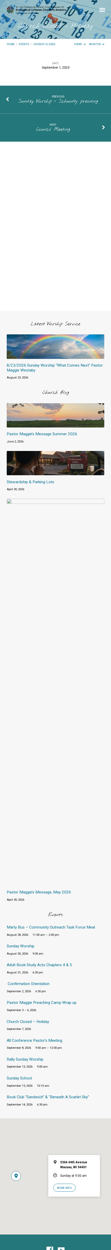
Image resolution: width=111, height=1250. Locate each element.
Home (11, 44)
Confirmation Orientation (29, 983)
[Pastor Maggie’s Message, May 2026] (55, 883)
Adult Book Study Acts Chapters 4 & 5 (39, 965)
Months (95, 44)
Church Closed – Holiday (28, 1021)
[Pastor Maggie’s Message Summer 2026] (55, 424)
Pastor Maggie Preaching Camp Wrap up (41, 1002)
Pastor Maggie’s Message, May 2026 (39, 892)
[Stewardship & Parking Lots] (55, 472)
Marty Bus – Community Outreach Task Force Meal (51, 927)
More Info (64, 1188)
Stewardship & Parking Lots (30, 482)
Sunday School (19, 1078)
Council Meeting (53, 129)
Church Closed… (45, 44)
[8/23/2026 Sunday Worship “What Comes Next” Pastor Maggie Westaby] (55, 356)
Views (78, 44)
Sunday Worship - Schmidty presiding (58, 101)
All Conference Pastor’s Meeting (34, 1040)
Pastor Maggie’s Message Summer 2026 (42, 434)
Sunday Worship (20, 946)
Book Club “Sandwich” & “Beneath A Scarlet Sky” (48, 1097)
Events (24, 44)
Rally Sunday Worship (25, 1059)
